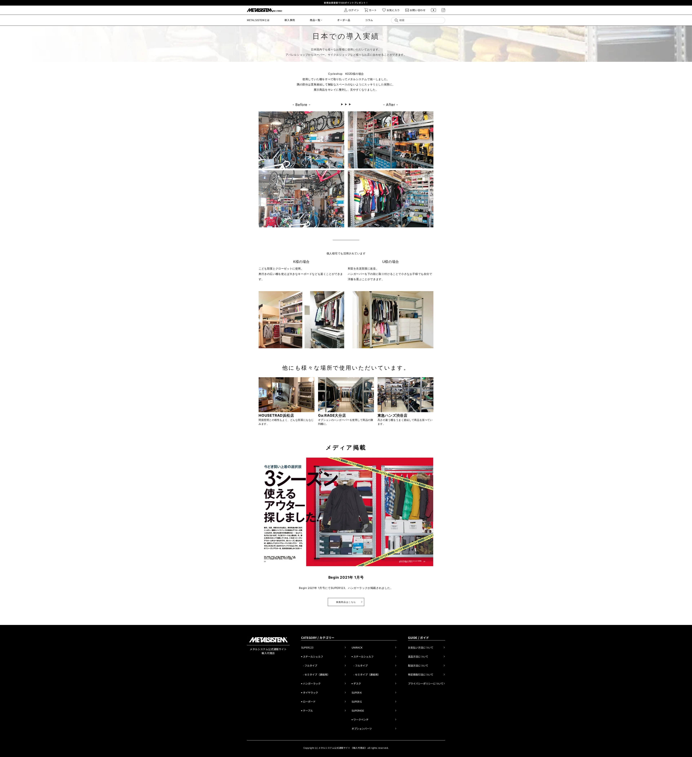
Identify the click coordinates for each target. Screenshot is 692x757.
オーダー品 (343, 20)
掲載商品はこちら (346, 602)
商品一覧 (315, 20)
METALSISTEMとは (258, 20)
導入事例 (289, 20)
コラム (369, 20)
